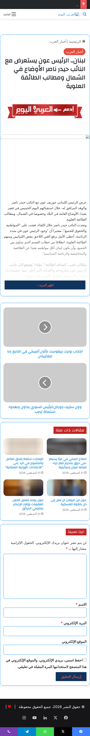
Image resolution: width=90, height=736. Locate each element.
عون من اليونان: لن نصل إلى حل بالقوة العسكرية (69, 502)
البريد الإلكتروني (74, 623)
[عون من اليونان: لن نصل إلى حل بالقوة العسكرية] (67, 487)
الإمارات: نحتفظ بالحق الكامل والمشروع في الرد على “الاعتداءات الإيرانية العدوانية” (24, 463)
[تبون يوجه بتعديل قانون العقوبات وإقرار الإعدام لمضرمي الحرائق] (23, 487)
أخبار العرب (57, 41)
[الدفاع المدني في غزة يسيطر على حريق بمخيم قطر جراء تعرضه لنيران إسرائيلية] (67, 446)
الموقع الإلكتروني (74, 641)
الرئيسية (75, 41)
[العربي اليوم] (68, 14)
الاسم (81, 604)
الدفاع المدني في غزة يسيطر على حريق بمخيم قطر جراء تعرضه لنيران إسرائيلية (68, 463)
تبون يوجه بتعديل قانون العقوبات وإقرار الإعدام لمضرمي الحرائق (27, 504)
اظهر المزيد (46, 285)
